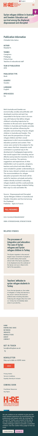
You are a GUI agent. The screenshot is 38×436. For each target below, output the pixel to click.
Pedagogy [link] (7, 56)
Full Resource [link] (11, 209)
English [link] (6, 89)
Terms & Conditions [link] (9, 376)
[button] (33, 5)
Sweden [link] (6, 83)
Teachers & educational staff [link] (14, 61)
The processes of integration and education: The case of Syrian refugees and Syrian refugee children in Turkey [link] (18, 244)
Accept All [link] (19, 431)
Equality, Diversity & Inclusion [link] (12, 378)
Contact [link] (7, 339)
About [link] (6, 337)
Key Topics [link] (7, 392)
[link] (35, 12)
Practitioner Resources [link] (10, 389)
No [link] (5, 96)
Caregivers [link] (7, 54)
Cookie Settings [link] (8, 431)
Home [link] (6, 325)
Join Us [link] (9, 366)
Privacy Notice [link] (8, 374)
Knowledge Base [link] (10, 327)
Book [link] (5, 76)
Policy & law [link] (8, 59)
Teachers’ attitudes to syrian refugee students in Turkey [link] (18, 283)
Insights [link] (7, 332)
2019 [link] (5, 68)
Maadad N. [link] (7, 48)
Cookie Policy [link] (19, 425)
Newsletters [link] (9, 334)
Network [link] (7, 330)
